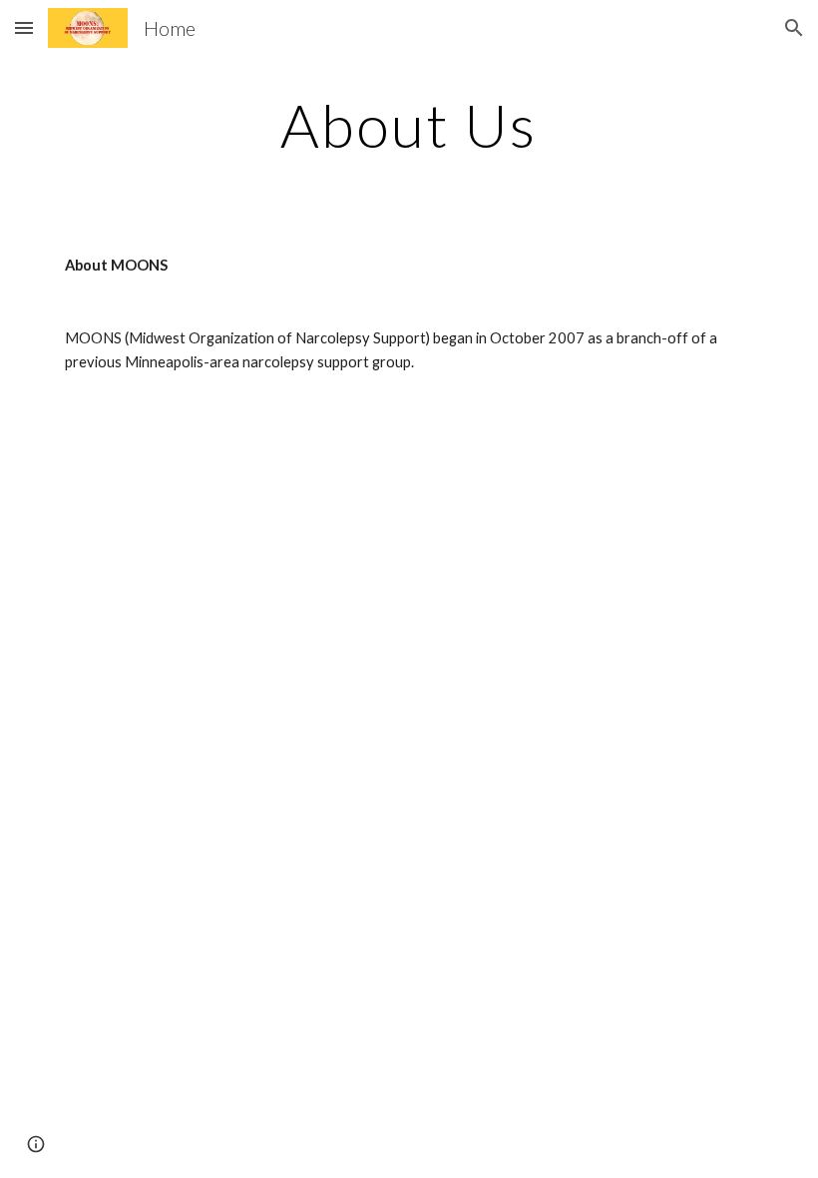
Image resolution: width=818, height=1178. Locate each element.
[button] (24, 27)
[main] (409, 125)
